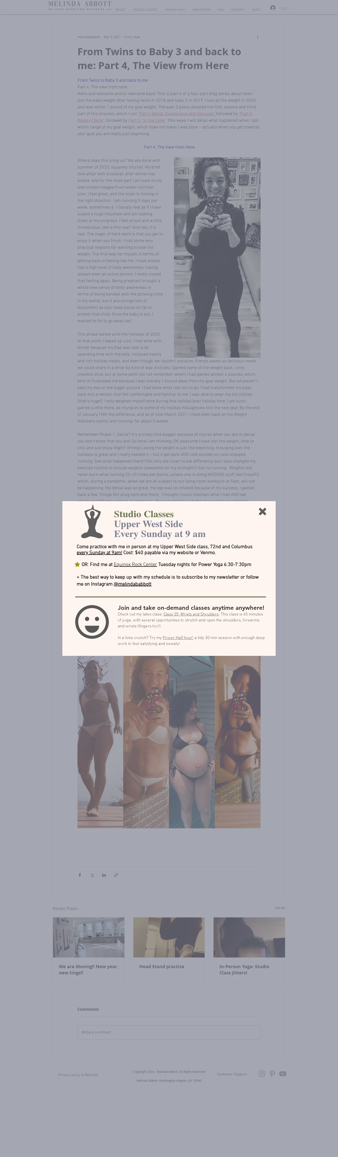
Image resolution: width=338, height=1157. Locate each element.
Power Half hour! (178, 638)
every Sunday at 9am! (99, 553)
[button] (262, 511)
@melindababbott (132, 584)
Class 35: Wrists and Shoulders (191, 614)
